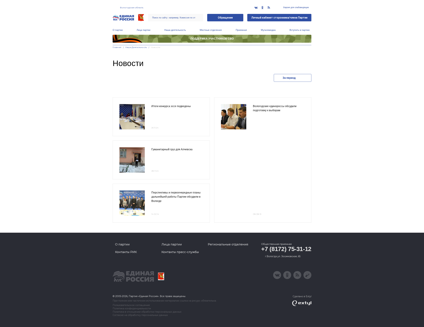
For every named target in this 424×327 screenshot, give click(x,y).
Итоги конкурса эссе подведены (171, 106)
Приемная (241, 30)
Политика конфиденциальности (132, 308)
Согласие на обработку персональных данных (140, 315)
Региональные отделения (228, 244)
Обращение (225, 17)
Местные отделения (211, 30)
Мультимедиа (268, 30)
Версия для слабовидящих (296, 7)
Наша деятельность (175, 30)
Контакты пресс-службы (180, 252)
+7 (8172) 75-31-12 (286, 249)
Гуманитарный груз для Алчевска (171, 149)
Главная (117, 47)
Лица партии (143, 30)
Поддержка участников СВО (212, 38)
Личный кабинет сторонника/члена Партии (279, 17)
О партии (118, 30)
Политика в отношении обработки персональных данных (147, 311)
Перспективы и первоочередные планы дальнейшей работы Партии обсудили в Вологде (176, 196)
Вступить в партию (300, 30)
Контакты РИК (126, 252)
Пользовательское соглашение (131, 305)
